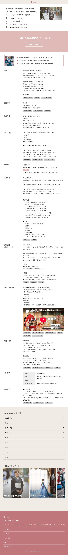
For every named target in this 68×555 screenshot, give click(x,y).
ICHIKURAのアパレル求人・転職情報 (23, 525)
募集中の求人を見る (34, 44)
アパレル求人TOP (7, 525)
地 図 (26, 170)
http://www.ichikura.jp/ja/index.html (47, 383)
